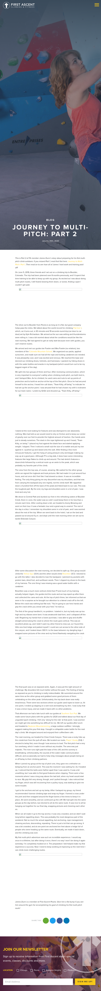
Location (8, 970)
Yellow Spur (29, 574)
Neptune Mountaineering (39, 726)
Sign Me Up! (85, 981)
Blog (50, 220)
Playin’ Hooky (72, 740)
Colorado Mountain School (40, 351)
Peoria (36, 970)
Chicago (23, 970)
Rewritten (66, 574)
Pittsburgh (71, 970)
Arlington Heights (53, 970)
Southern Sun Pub (69, 713)
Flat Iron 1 (77, 328)
